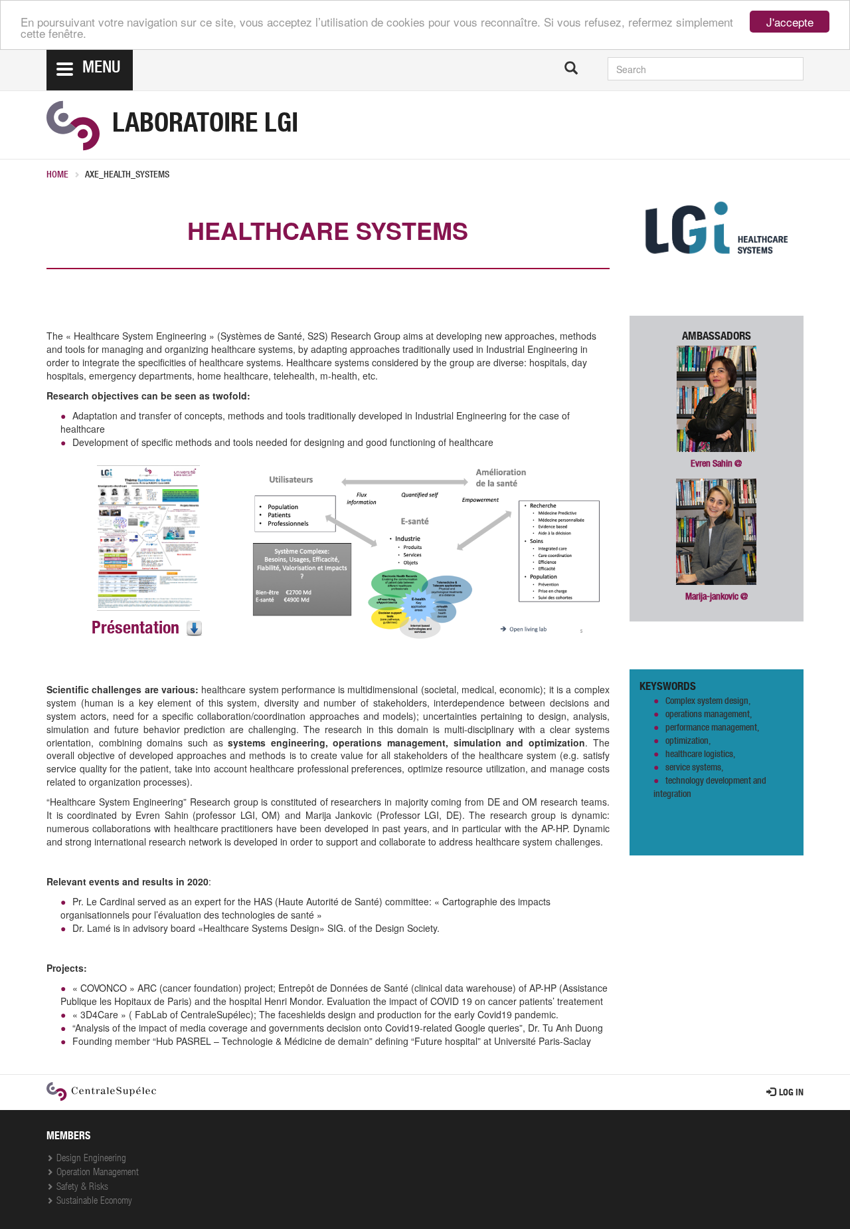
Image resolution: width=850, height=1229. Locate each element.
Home (57, 175)
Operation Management (97, 1173)
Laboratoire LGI (205, 126)
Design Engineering (91, 1159)
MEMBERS (68, 1137)
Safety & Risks (82, 1187)
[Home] (73, 125)
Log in (791, 1093)
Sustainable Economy (94, 1201)
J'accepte (789, 21)
